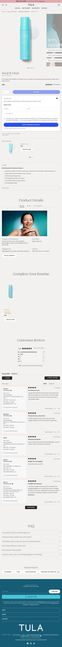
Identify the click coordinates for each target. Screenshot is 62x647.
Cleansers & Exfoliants (23, 11)
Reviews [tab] (6, 374)
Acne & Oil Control (11, 11)
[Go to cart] (58, 4)
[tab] (29, 157)
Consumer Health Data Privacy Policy (33, 634)
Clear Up (6, 309)
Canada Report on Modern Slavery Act (51, 634)
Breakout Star (24, 144)
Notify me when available (31, 124)
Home (3, 11)
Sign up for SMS (32, 596)
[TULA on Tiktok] (34, 643)
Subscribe (54, 591)
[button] (6, 4)
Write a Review (54, 378)
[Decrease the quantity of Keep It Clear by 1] (3, 92)
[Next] (58, 572)
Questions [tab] (14, 374)
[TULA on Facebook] (28, 643)
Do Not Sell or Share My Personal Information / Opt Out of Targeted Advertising (31, 639)
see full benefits (9, 255)
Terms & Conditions (16, 634)
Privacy (23, 634)
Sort (45, 383)
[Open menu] (2, 4)
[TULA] (31, 4)
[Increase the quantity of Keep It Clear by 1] (10, 92)
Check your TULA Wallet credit (37, 1)
